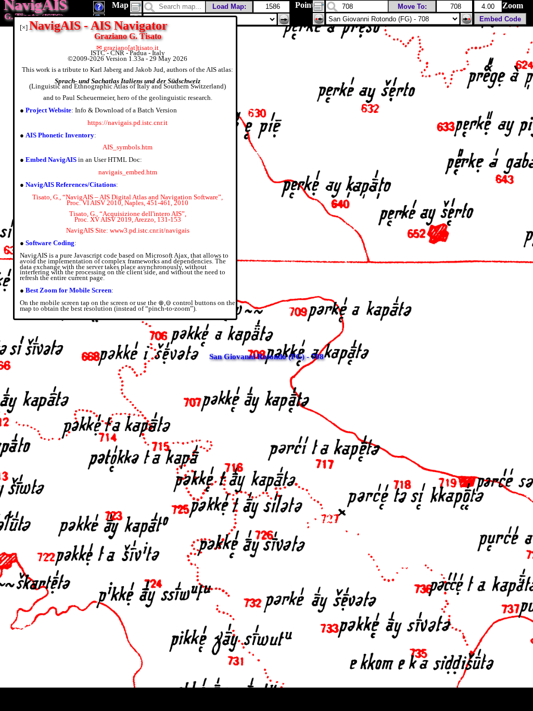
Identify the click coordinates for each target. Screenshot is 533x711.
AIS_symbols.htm (128, 147)
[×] (24, 27)
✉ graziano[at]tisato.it (127, 48)
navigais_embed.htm (127, 172)
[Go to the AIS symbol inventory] (99, 9)
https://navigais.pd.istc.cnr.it (127, 122)
